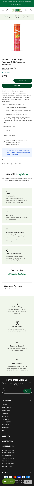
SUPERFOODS (6, 410)
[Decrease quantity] (4, 80)
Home (6, 16)
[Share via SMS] (20, 164)
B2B (3, 431)
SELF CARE (5, 416)
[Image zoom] (17, 39)
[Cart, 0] (30, 10)
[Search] (7, 10)
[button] (3, 10)
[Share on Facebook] (8, 164)
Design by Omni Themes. (17, 482)
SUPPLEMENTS (6, 407)
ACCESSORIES (6, 422)
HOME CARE (5, 419)
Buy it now (17, 86)
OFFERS (4, 405)
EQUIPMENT (5, 425)
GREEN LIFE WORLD (19, 481)
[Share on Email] (16, 164)
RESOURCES (5, 428)
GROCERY (5, 413)
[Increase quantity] (11, 80)
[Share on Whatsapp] (12, 164)
